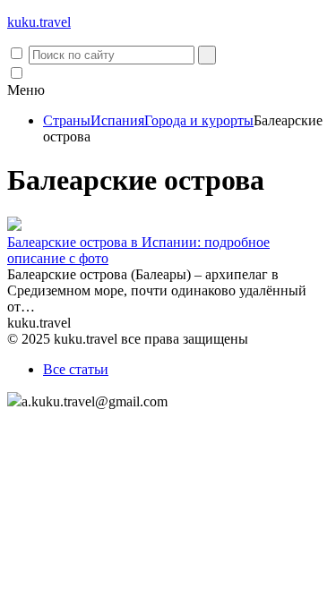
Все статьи (75, 369)
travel (39, 22)
